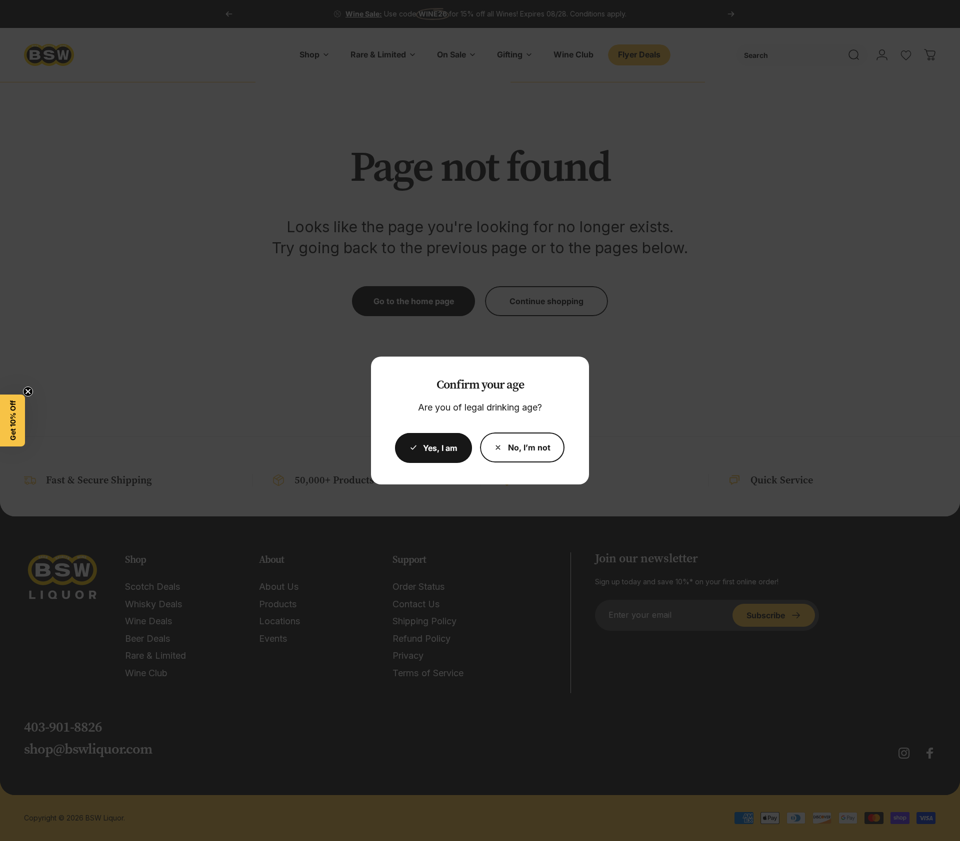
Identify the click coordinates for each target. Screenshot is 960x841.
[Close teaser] (28, 392)
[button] (12, 420)
